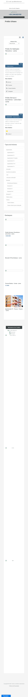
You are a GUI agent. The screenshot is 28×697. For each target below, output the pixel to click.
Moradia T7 (8, 194)
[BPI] (12, 616)
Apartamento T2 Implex (12, 158)
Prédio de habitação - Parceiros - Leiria (12, 50)
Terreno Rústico (10, 202)
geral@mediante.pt (17, 1)
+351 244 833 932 (15, 14)
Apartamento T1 (10, 152)
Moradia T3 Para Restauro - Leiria (13, 258)
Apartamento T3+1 (11, 163)
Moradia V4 (9, 188)
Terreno (8, 199)
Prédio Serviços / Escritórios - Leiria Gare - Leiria (13, 100)
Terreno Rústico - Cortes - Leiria (13, 283)
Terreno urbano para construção (14, 205)
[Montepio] (12, 333)
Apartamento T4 (10, 166)
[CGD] (12, 503)
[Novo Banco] (12, 390)
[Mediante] (14, 12)
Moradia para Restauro (12, 183)
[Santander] (12, 332)
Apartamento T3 (10, 160)
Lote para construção (11, 177)
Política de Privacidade (14, 686)
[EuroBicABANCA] (12, 330)
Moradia (8, 180)
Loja (7, 174)
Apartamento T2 (10, 155)
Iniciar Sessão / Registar (14, 8)
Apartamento (9, 149)
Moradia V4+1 (10, 191)
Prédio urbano (9, 197)
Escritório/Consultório (11, 172)
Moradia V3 (9, 185)
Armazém (8, 169)
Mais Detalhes (8, 78)
